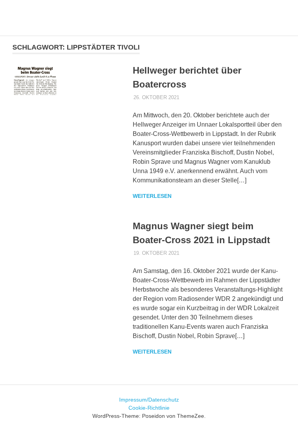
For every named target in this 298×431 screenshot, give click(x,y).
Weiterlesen (152, 196)
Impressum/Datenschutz (149, 400)
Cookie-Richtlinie (149, 408)
